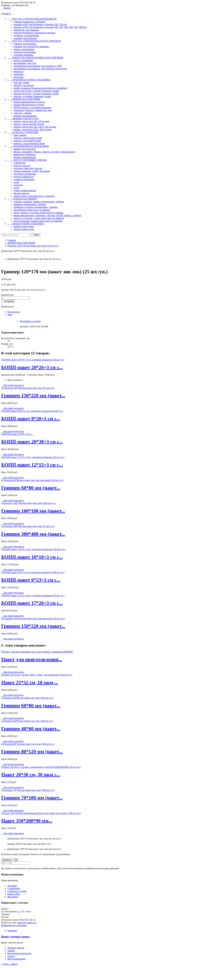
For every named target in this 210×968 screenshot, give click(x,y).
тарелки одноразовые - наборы (30, 204)
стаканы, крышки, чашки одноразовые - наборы (39, 201)
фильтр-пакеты (21, 193)
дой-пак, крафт (21, 82)
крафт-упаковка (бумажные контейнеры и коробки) (40, 88)
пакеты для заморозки (25, 115)
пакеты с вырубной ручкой (28, 138)
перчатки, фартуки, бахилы (28, 168)
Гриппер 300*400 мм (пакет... (33, 534)
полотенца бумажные (25, 174)
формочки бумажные (25, 154)
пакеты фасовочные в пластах (29, 102)
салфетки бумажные (24, 179)
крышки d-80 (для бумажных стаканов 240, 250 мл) (40, 24)
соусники (18, 77)
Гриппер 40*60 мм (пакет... (30, 728)
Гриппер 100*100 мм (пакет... (33, 511)
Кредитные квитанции (19, 953)
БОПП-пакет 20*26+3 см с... (32, 367)
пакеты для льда (22, 165)
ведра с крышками (23, 60)
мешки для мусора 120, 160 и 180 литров (35, 126)
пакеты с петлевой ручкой (27, 140)
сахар (16, 182)
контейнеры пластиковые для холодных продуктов (40, 68)
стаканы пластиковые (25, 43)
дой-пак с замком (23, 113)
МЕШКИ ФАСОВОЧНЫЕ (23, 99)
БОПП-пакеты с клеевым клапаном (32, 107)
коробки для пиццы (24, 85)
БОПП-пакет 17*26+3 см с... (32, 603)
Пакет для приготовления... (31, 659)
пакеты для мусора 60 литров (29, 124)
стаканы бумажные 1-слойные (29, 21)
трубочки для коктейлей (26, 35)
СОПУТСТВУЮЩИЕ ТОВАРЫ (27, 160)
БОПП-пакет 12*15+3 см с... (32, 464)
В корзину (8, 301)
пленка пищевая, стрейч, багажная (32, 171)
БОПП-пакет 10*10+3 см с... (32, 557)
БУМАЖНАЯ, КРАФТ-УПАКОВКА (29, 79)
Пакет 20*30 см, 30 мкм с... (30, 774)
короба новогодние (24, 226)
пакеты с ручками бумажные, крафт (32, 96)
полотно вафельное (24, 176)
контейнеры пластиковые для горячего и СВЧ (38, 66)
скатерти (18, 185)
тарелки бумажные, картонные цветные (34, 32)
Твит (9, 314)
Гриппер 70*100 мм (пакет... (32, 797)
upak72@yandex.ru (26, 922)
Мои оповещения (16, 959)
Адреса (11, 956)
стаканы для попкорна (25, 38)
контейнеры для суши (25, 63)
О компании (13, 888)
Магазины (12, 896)
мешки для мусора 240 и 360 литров (32, 129)
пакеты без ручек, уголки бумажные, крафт (36, 93)
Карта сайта (13, 894)
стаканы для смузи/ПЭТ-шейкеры (31, 46)
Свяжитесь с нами (16, 891)
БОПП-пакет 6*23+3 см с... (30, 580)
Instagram (12, 930)
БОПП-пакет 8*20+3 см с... (30, 418)
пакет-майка (20, 135)
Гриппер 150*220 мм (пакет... (33, 395)
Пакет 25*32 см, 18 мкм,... (29, 682)
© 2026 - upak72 (9, 964)
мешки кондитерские (25, 149)
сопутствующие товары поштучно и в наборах (38, 221)
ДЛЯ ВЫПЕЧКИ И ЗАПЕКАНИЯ (28, 146)
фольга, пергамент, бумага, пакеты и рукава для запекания (44, 151)
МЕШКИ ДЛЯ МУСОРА (23, 118)
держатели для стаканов (26, 30)
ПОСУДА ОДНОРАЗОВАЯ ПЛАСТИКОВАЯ (34, 41)
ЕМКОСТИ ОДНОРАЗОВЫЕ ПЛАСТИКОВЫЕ (35, 57)
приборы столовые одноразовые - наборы (35, 207)
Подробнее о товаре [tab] (30, 321)
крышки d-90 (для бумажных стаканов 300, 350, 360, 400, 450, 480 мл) (50, 27)
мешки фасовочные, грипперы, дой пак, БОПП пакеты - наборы (47, 215)
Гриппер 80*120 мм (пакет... (32, 751)
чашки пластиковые (24, 49)
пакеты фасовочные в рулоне (29, 104)
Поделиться (13, 312)
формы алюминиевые (25, 157)
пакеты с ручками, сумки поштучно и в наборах (39, 218)
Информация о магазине (14, 925)
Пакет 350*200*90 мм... (26, 820)
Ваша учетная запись (15, 936)
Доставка (12, 885)
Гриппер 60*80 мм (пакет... (30, 487)
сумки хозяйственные (25, 190)
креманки (19, 74)
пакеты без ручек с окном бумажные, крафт (36, 91)
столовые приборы (23, 55)
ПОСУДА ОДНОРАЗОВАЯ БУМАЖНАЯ (31, 19)
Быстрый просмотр (12, 385)
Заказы (11, 950)
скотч (16, 187)
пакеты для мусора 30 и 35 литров (31, 121)
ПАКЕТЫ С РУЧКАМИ (22, 132)
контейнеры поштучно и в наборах (32, 210)
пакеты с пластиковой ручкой (29, 143)
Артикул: (25, 326)
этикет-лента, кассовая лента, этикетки (34, 196)
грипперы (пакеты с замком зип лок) (33, 110)
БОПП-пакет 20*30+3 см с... (32, 441)
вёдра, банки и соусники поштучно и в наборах (38, 212)
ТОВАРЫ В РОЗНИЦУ (22, 198)
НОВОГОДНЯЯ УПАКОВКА (25, 223)
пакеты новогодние (24, 229)
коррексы (18, 71)
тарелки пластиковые (25, 52)
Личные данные (15, 947)
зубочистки (20, 162)
